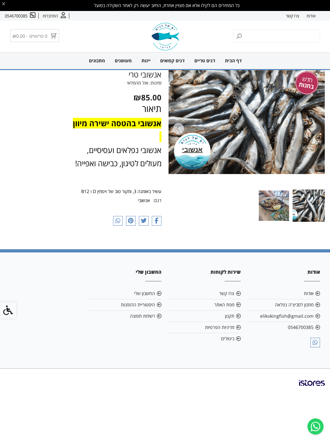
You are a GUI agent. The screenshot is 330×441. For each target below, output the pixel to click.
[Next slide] (178, 128)
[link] (315, 426)
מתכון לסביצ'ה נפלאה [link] (294, 305)
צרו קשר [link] (292, 16)
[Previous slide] (315, 128)
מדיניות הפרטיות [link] (219, 327)
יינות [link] (145, 60)
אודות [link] (310, 16)
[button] (309, 206)
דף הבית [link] (233, 60)
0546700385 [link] (301, 327)
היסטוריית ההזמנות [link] (138, 305)
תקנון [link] (229, 316)
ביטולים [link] (227, 338)
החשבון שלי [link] (144, 293)
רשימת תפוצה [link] (142, 316)
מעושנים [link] (123, 60)
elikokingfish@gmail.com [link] (287, 316)
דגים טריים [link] (204, 60)
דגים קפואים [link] (172, 60)
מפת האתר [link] (224, 305)
